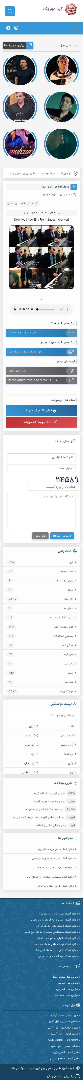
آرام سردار (30, 745)
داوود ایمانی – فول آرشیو (64, 1016)
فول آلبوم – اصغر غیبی (65, 1052)
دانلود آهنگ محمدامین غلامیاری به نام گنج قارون (50, 877)
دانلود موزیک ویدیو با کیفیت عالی (26, 352)
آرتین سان (29, 763)
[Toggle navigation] (74, 28)
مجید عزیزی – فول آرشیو (64, 1034)
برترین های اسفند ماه (66, 995)
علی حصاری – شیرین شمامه (50, 825)
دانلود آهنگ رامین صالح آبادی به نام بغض (53, 858)
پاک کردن (40, 536)
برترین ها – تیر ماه (67, 983)
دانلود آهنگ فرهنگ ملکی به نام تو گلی (55, 868)
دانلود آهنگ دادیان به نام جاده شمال (55, 886)
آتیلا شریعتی (67, 736)
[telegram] (8, 28)
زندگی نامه (68, 645)
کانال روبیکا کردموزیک (38, 422)
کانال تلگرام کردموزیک (39, 410)
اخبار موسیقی (66, 572)
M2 (74, 727)
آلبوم (71, 562)
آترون (32, 727)
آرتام (32, 754)
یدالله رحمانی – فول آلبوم (64, 1046)
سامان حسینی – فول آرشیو (63, 1022)
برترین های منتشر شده (65, 977)
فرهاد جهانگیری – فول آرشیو (62, 1028)
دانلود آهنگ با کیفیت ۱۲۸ (22, 333)
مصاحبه (69, 682)
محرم (70, 673)
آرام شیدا (69, 754)
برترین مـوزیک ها (14, 45)
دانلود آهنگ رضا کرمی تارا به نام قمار (42, 809)
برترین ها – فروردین (67, 989)
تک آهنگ (68, 599)
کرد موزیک (66, 173)
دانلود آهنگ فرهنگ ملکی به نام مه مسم (56, 944)
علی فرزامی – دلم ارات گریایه (48, 793)
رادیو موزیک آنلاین (63, 627)
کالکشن (69, 664)
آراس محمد (67, 745)
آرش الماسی (28, 773)
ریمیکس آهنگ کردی (63, 636)
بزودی (70, 590)
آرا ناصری (30, 736)
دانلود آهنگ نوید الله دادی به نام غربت (57, 957)
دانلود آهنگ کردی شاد (62, 618)
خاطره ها (69, 609)
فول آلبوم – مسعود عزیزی (64, 1058)
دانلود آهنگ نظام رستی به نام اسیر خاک (56, 951)
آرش (71, 773)
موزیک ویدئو (66, 691)
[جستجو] (10, 11)
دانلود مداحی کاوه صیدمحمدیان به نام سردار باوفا (36, 817)
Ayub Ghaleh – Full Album (63, 1040)
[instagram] (16, 28)
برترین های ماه (65, 581)
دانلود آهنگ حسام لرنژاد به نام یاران (56, 849)
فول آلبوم (68, 655)
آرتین (71, 763)
